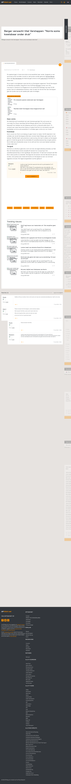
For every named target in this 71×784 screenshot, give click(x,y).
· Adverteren (28, 619)
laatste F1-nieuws (21, 624)
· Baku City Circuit (29, 744)
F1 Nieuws (10, 207)
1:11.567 (68, 45)
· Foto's (26, 636)
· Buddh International (30, 748)
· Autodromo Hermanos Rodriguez (32, 737)
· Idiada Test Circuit (29, 773)
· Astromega (28, 705)
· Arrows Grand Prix (29, 700)
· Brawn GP (27, 720)
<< (9, 63)
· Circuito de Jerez (29, 758)
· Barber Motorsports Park (30, 746)
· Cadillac (27, 721)
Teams (34, 2)
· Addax (26, 689)
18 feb (67, 140)
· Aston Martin (28, 704)
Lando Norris (43, 78)
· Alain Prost (28, 663)
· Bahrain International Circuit (31, 740)
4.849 (7, 302)
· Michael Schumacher (30, 676)
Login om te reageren (58, 292)
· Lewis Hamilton (28, 672)
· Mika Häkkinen (28, 677)
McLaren (38, 85)
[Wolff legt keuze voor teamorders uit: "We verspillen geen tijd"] (13, 225)
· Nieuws (27, 631)
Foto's (51, 2)
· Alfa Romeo (28, 691)
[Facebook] (2, 620)
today (6, 2)
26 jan (67, 115)
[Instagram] (8, 620)
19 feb (67, 143)
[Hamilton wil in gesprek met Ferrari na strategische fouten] (13, 238)
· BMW (26, 718)
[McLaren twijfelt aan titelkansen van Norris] (13, 269)
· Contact (27, 616)
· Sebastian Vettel (29, 681)
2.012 (7, 314)
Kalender (46, 2)
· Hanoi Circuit (28, 767)
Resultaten (40, 2)
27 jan (67, 117)
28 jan (67, 119)
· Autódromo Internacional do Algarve (33, 739)
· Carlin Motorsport (29, 725)
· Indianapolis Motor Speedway (32, 774)
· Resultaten (28, 648)
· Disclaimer (27, 623)
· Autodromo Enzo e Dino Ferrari (32, 735)
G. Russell (69, 44)
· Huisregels (28, 621)
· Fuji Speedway (28, 764)
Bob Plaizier (32, 69)
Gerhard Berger (50, 76)
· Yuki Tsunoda (28, 683)
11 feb (67, 130)
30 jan (67, 123)
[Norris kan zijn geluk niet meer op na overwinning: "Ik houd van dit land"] (13, 257)
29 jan (67, 121)
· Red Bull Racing (29, 635)
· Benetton (27, 716)
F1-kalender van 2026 (8, 632)
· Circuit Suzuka (28, 755)
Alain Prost (68, 512)
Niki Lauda (68, 477)
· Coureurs (27, 643)
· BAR (26, 712)
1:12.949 (69, 37)
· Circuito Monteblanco (30, 760)
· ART (26, 702)
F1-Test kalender (13, 636)
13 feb (67, 134)
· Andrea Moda (28, 696)
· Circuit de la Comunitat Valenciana (33, 751)
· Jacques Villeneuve (29, 670)
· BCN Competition (29, 714)
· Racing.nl (27, 657)
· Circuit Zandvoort (29, 757)
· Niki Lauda (27, 679)
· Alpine (27, 695)
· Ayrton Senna (28, 665)
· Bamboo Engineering (30, 711)
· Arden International (29, 698)
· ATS (26, 707)
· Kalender (27, 650)
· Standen (27, 646)
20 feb (67, 145)
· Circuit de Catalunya (30, 749)
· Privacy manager (29, 624)
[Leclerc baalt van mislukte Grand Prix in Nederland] (13, 247)
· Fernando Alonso (29, 667)
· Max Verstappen (29, 633)
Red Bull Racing (50, 207)
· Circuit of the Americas (30, 753)
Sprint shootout (68, 42)
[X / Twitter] (5, 620)
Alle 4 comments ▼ (32, 176)
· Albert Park (28, 733)
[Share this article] (60, 64)
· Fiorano (27, 762)
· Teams (27, 645)
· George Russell (29, 668)
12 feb (67, 132)
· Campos (27, 723)
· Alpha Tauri (28, 693)
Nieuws (15, 2)
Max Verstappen (22, 2)
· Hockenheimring (29, 769)
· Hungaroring (28, 771)
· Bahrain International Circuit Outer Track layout (35, 742)
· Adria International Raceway (31, 732)
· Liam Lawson (28, 674)
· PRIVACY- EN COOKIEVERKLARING (32, 617)
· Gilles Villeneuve (29, 765)
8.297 (13, 169)
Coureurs (30, 2)
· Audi (26, 709)
